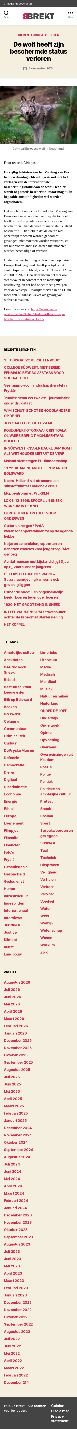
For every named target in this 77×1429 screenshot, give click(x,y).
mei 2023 (12, 1266)
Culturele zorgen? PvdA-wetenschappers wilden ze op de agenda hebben (38, 531)
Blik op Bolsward (18, 699)
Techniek (48, 858)
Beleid (9, 680)
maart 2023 (14, 1281)
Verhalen (48, 879)
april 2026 (13, 1011)
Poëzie (46, 767)
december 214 (16, 1382)
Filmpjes (11, 830)
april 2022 (13, 1361)
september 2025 (18, 1062)
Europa (37, 35)
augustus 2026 (17, 982)
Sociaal (46, 816)
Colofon (57, 1406)
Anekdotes (13, 660)
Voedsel (47, 901)
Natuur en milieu (54, 696)
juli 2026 (12, 990)
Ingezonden (14, 903)
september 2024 (18, 1150)
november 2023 (18, 1222)
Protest (46, 801)
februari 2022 (16, 1375)
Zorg (44, 952)
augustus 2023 (17, 1244)
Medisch (47, 674)
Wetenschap (51, 930)
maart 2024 (14, 1193)
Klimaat (10, 940)
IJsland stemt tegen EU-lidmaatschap (35, 461)
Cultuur (10, 743)
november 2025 (18, 1048)
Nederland (49, 703)
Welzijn (46, 923)
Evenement (13, 823)
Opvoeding (49, 740)
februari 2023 (16, 1288)
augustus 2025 (17, 1070)
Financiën (12, 845)
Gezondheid (14, 874)
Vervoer (47, 894)
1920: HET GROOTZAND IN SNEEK (32, 605)
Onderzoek (49, 725)
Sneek (45, 809)
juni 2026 (12, 997)
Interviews (13, 918)
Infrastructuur (16, 896)
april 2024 (13, 1186)
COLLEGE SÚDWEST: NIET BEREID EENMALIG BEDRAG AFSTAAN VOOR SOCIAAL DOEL (34, 372)
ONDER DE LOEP (53, 711)
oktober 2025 (16, 1055)
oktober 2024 (16, 1142)
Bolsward (12, 714)
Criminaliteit (14, 736)
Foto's (9, 852)
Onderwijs (49, 718)
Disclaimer (60, 1411)
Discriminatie (15, 787)
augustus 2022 (17, 1331)
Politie (45, 774)
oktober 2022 (15, 1317)
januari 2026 (15, 1033)
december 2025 (18, 1040)
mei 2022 (12, 1353)
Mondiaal (48, 682)
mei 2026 (12, 1004)
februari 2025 (16, 1113)
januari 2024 (15, 1208)
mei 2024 (12, 1179)
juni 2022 (12, 1346)
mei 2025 (12, 1091)
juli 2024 (12, 1164)
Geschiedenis (15, 867)
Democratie (14, 765)
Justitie (10, 932)
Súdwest (47, 843)
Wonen (46, 938)
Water (45, 909)
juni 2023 (12, 1259)
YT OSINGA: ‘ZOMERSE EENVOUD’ (32, 360)
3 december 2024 (41, 68)
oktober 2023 (16, 1230)
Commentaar (15, 729)
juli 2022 (12, 1339)
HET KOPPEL (14, 624)
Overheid (48, 747)
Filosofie (11, 838)
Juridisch (12, 925)
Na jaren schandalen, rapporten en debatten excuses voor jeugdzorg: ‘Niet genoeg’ (36, 549)
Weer (45, 916)
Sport (45, 823)
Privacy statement (60, 1418)
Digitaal (10, 780)
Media (45, 667)
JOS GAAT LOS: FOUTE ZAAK (28, 423)
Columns (11, 721)
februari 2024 (16, 1201)
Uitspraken (49, 865)
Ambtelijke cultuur (19, 652)
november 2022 (18, 1310)
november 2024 (18, 1135)
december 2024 (18, 1128)
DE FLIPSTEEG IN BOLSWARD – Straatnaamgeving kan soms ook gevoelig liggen (31, 579)
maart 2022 (14, 1368)
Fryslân (10, 860)
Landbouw (13, 954)
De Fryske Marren (19, 750)
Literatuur (48, 660)
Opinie (45, 733)
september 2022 (18, 1324)
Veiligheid (48, 872)
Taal (44, 850)
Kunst (9, 947)
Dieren (23, 35)
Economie (12, 794)
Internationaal (16, 910)
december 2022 (18, 1302)
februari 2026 (16, 1026)
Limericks (48, 652)
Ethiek (9, 809)
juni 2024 (12, 1171)
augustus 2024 (17, 1157)
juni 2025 (12, 1084)
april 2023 (13, 1273)
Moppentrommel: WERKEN (26, 493)
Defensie (11, 758)
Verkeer (47, 887)
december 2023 (18, 1215)
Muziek (46, 689)
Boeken (10, 707)
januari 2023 (15, 1295)
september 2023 (18, 1237)
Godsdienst (14, 881)
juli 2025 (12, 1077)
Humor (10, 889)
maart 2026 (14, 1019)
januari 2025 (15, 1121)
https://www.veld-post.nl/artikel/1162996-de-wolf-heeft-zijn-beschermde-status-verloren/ (34, 314)
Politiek (52, 35)
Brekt (20, 1406)
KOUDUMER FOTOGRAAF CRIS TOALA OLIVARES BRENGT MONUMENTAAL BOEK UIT (35, 435)
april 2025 (13, 1099)
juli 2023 (12, 1251)
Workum (47, 945)
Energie (10, 801)
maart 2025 (14, 1106)
